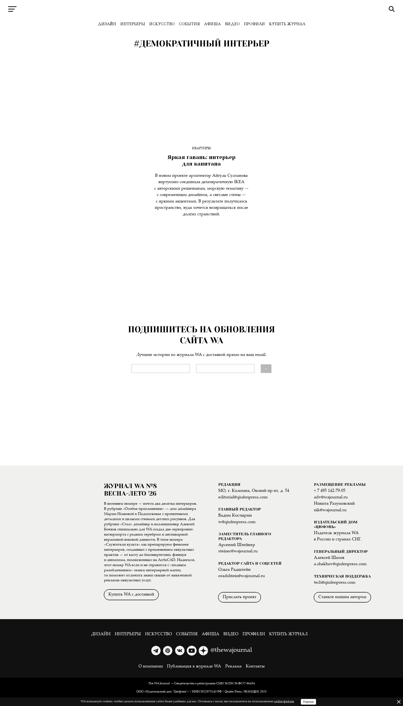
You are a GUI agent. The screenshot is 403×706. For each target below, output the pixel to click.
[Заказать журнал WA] (52, 538)
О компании (151, 666)
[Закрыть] (399, 702)
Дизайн (107, 23)
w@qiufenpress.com (237, 522)
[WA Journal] (201, 9)
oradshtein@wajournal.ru (241, 576)
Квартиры (201, 148)
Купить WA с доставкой (131, 594)
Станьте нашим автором (342, 597)
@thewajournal (231, 650)
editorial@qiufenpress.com (243, 497)
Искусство (162, 23)
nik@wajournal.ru (330, 510)
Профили (254, 23)
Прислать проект (239, 597)
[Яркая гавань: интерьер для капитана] (201, 104)
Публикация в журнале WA (194, 666)
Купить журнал (287, 23)
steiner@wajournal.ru (238, 551)
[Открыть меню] (12, 9)
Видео (232, 23)
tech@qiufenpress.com (334, 583)
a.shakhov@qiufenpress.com (340, 564)
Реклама (233, 666)
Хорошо (308, 701)
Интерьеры (132, 23)
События (189, 23)
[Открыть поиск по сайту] (392, 9)
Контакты (255, 666)
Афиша (212, 23)
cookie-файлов (284, 701)
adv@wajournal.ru (331, 497)
